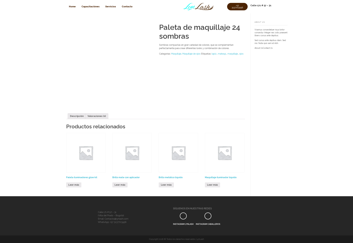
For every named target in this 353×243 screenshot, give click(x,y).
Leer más (73, 185)
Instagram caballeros (208, 224)
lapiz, (214, 53)
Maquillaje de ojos (191, 53)
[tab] (77, 116)
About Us (259, 48)
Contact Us (268, 48)
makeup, (222, 53)
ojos (241, 53)
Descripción (77, 116)
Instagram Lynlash (183, 224)
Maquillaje (176, 53)
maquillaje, (233, 53)
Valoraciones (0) (97, 116)
